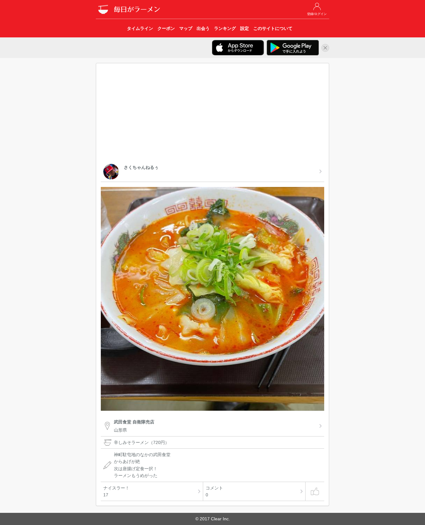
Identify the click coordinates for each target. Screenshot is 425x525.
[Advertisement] (212, 114)
